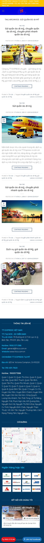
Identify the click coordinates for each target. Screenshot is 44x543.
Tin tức (22, 26)
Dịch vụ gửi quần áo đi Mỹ (30, 300)
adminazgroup (32, 41)
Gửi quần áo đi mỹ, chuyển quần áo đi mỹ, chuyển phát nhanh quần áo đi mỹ (22, 31)
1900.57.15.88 (9, 539)
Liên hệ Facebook (32, 539)
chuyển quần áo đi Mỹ (28, 94)
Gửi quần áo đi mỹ (22, 106)
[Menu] (3, 11)
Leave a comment (36, 97)
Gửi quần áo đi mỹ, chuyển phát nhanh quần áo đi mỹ (22, 189)
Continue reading (22, 86)
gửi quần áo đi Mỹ (12, 240)
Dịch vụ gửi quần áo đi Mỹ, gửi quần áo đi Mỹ (22, 251)
